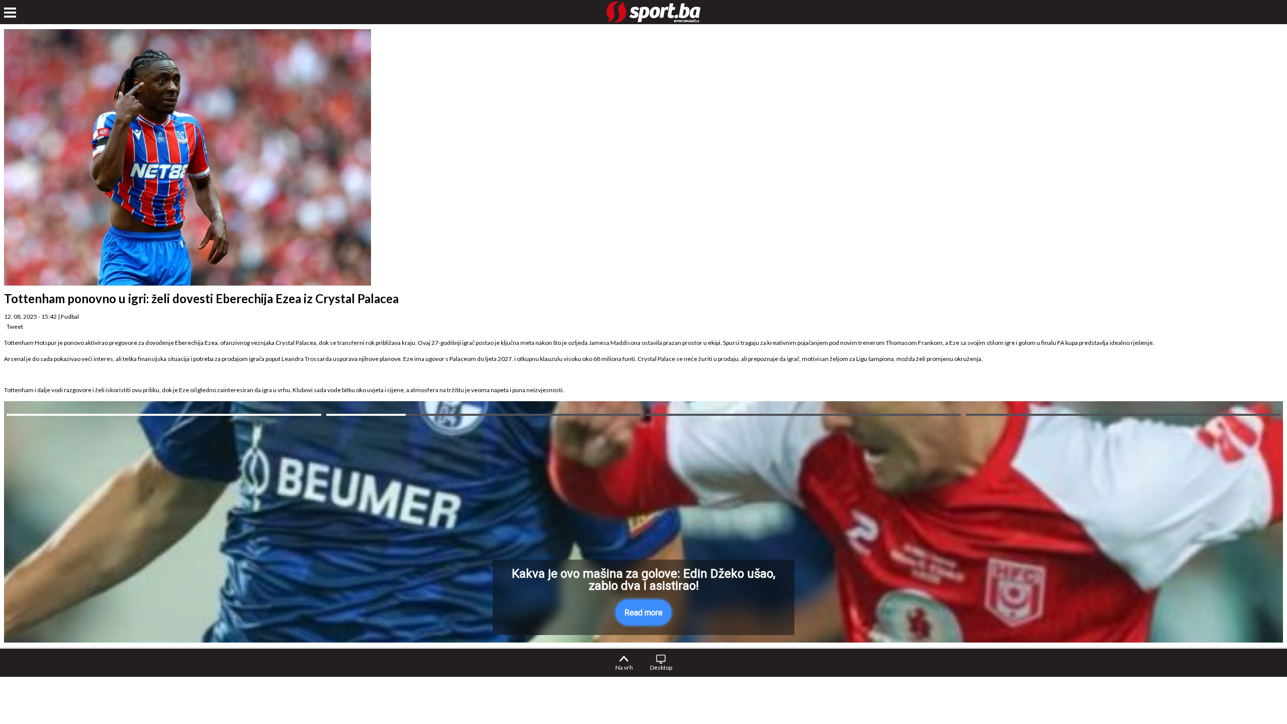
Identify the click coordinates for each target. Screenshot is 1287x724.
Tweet (15, 326)
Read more (643, 612)
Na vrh (624, 667)
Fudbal (70, 316)
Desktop (661, 667)
